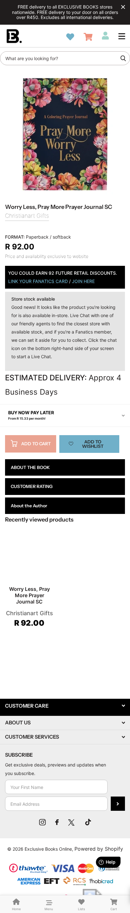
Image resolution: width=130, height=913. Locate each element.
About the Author (29, 506)
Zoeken (123, 58)
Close (123, 7)
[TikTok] (88, 822)
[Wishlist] (70, 37)
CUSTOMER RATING (32, 486)
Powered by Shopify (98, 849)
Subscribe (118, 804)
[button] (121, 36)
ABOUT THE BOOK (30, 467)
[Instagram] (42, 822)
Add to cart (36, 444)
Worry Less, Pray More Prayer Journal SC (29, 595)
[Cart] (88, 37)
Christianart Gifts (27, 215)
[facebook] (57, 822)
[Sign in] (105, 36)
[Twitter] (72, 822)
